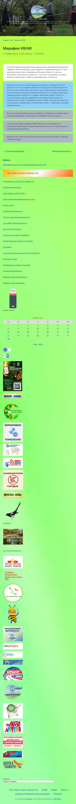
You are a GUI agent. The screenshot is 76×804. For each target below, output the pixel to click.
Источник (17, 139)
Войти (6, 160)
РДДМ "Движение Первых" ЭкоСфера (18, 241)
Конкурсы (7, 259)
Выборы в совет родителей (14, 283)
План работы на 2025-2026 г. (14, 193)
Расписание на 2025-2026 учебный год (18, 181)
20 (68, 332)
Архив (14, 259)
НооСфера (7, 247)
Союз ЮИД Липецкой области (15, 223)
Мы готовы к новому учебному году (23, 173)
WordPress (28, 799)
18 (47, 332)
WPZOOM (57, 799)
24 (38, 335)
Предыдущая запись (14, 151)
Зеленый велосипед (62, 151)
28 (8, 339)
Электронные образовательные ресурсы (19, 199)
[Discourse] (5, 350)
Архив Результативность (13, 271)
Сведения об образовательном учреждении (32, 794)
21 (8, 335)
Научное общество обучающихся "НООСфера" (21, 253)
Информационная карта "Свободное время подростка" (24, 165)
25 (48, 335)
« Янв (35, 344)
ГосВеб (44, 790)
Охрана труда (8, 205)
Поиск (70, 31)
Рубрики (6, 779)
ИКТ (11, 40)
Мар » (40, 344)
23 (28, 335)
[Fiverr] (9, 350)
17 (38, 332)
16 (28, 332)
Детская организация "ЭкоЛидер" (16, 235)
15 (18, 332)
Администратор (11, 54)
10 (38, 329)
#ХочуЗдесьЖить (8, 550)
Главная (6, 40)
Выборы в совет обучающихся (15, 277)
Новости (28, 54)
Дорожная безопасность (12, 211)
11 (47, 329)
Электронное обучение (12, 187)
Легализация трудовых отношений (16, 265)
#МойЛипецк (17, 550)
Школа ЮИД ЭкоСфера (12, 229)
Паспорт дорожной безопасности (16, 217)
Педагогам (57, 794)
